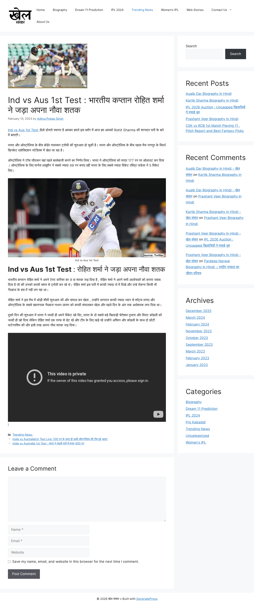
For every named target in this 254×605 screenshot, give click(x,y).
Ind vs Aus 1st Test (23, 130)
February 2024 (197, 324)
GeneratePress (147, 599)
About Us (43, 22)
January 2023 (197, 365)
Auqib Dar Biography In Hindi (209, 94)
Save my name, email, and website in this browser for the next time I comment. (75, 562)
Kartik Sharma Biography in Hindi (212, 100)
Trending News (142, 10)
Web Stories (195, 10)
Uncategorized (197, 436)
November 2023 (199, 331)
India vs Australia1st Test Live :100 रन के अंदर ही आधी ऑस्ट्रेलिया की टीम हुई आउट (60, 439)
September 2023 (199, 345)
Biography (60, 10)
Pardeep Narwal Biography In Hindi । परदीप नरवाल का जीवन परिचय (212, 267)
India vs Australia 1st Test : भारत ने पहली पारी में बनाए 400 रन (48, 443)
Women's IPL (196, 442)
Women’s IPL (170, 10)
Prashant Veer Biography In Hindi (212, 119)
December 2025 (198, 311)
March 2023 (195, 351)
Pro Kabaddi (196, 422)
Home (41, 10)
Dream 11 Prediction (89, 10)
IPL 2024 (117, 10)
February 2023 (197, 358)
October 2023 (197, 338)
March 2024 (195, 318)
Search (191, 46)
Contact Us (219, 10)
